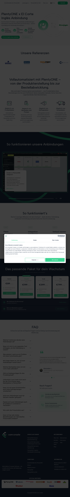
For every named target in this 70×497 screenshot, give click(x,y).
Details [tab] (35, 240)
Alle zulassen (55, 259)
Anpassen (34, 259)
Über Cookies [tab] (55, 240)
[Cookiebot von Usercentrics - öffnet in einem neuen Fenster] (59, 236)
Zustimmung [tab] (14, 240)
